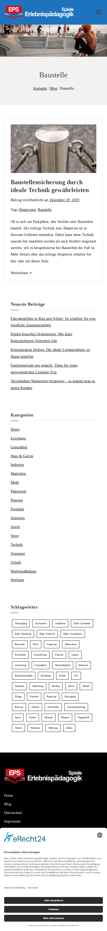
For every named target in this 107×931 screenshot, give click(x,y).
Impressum (12, 821)
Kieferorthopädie (23, 675)
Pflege (18, 696)
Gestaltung (20, 665)
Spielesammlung (76, 707)
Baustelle (44, 210)
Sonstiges (18, 518)
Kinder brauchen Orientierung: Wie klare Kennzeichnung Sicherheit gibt (41, 337)
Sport (15, 536)
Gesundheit (19, 447)
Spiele (15, 527)
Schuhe (35, 707)
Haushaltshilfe (62, 665)
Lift (76, 675)
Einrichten (20, 654)
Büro (35, 644)
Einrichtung (40, 654)
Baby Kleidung (23, 633)
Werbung (17, 580)
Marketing (18, 473)
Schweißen (53, 707)
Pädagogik (18, 491)
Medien (56, 686)
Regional (51, 696)
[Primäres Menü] (99, 12)
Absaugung (21, 623)
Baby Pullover (47, 633)
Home (8, 795)
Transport (18, 553)
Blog (7, 804)
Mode (15, 482)
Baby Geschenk (82, 623)
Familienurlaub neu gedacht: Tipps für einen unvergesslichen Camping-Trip (44, 368)
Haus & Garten (22, 456)
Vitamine (35, 727)
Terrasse (65, 717)
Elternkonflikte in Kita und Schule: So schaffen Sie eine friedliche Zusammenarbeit (53, 321)
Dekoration (71, 644)
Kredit (62, 675)
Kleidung (46, 675)
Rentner (19, 707)
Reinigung (70, 696)
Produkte (17, 509)
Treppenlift (84, 717)
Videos (18, 727)
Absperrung (27, 210)
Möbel (86, 686)
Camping (52, 644)
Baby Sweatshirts (72, 633)
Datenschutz (13, 813)
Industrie (17, 464)
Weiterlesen (19, 273)
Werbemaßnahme (23, 571)
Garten (75, 654)
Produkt (34, 696)
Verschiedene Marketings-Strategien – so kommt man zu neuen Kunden (53, 384)
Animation (40, 623)
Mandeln (19, 686)
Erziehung (18, 438)
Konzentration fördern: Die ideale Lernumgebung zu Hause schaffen (50, 353)
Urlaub (16, 562)
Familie (59, 654)
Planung (17, 500)
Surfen (32, 717)
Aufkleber (60, 623)
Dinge (15, 429)
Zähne (69, 727)
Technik (17, 544)
